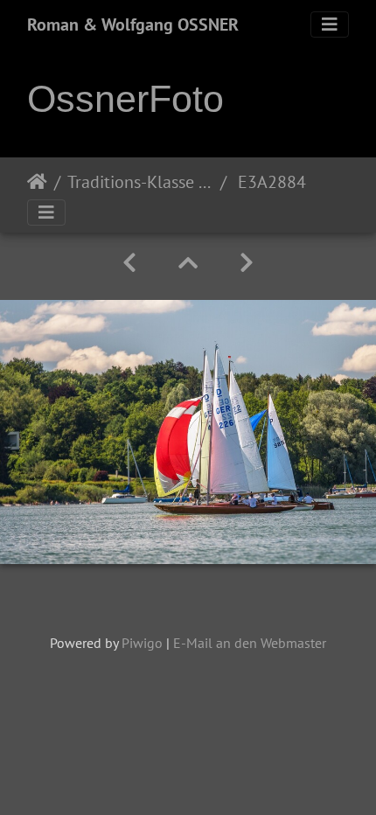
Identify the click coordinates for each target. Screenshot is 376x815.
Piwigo (142, 642)
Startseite (37, 182)
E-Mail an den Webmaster (249, 642)
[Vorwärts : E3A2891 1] (247, 262)
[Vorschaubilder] (188, 262)
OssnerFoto (125, 99)
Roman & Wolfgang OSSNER (133, 24)
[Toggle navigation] (329, 24)
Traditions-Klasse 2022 (140, 182)
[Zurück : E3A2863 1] (129, 262)
